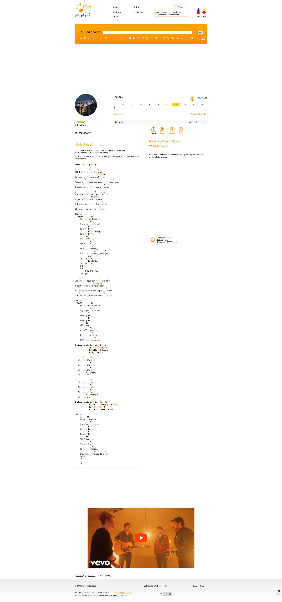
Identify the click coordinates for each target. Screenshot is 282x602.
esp (204, 17)
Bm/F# (99, 174)
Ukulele (161, 133)
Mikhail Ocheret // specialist (97, 151)
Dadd (94, 350)
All (203, 38)
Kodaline (80, 122)
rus (198, 17)
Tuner (116, 16)
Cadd (82, 456)
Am (91, 345)
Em (104, 174)
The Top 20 (202, 98)
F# (167, 104)
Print (180, 133)
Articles (137, 7)
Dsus (97, 231)
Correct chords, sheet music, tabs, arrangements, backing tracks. (168, 13)
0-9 (190, 38)
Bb (203, 104)
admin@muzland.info (122, 593)
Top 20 (172, 133)
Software (117, 12)
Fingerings (138, 12)
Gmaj (96, 271)
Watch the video (158, 146)
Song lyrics (118, 114)
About (116, 7)
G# (185, 104)
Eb (141, 104)
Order (180, 7)
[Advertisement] (141, 69)
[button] (141, 538)
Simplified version (199, 114)
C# (123, 104)
